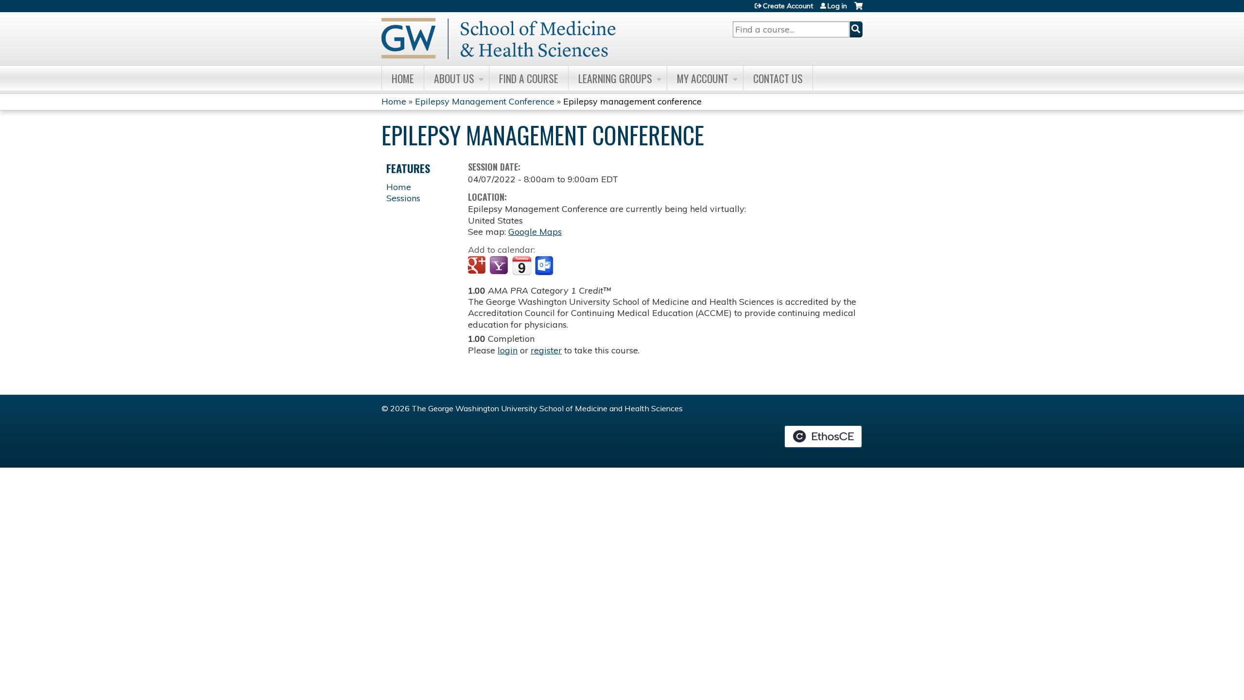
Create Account (788, 5)
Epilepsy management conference (632, 101)
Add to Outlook (545, 266)
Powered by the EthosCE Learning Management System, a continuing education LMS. (823, 436)
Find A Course (528, 78)
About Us (454, 78)
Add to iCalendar (522, 265)
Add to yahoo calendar (500, 266)
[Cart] (858, 9)
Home (403, 78)
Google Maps (535, 231)
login (508, 350)
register (546, 350)
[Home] (498, 38)
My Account (702, 78)
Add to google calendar (478, 266)
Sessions (403, 198)
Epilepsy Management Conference (484, 101)
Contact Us (778, 78)
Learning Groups (615, 78)
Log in (837, 5)
